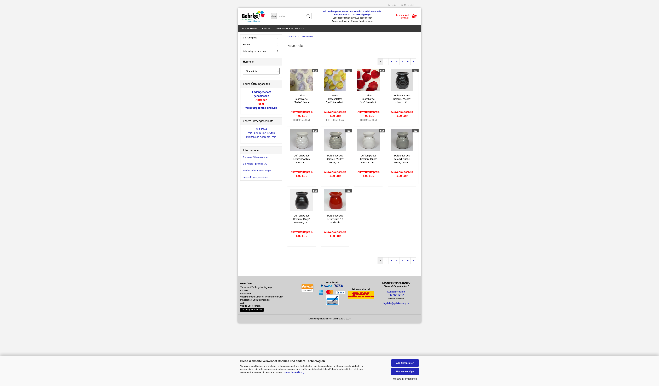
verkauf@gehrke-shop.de (261, 107)
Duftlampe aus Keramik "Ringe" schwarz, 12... (301, 219)
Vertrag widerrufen (252, 309)
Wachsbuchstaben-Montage (257, 170)
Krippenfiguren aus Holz (289, 28)
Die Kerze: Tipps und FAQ (255, 163)
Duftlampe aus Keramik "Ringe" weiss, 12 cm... (368, 159)
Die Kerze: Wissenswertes (256, 157)
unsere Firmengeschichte (255, 177)
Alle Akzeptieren (405, 363)
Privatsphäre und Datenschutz (254, 300)
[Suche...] (308, 16)
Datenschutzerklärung (293, 372)
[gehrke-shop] (253, 16)
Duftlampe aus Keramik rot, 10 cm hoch (335, 219)
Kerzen (266, 28)
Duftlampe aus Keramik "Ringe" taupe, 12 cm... (402, 159)
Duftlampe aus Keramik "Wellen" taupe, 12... (335, 159)
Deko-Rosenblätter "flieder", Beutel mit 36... (301, 99)
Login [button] (393, 5)
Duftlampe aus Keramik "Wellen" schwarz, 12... (402, 99)
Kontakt (244, 290)
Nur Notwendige (405, 371)
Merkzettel (408, 5)
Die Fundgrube (249, 28)
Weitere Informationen (405, 378)
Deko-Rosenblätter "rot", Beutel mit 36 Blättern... (368, 99)
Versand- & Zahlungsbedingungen (256, 287)
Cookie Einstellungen (250, 306)
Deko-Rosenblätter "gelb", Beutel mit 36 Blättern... (335, 99)
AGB (242, 303)
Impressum (245, 294)
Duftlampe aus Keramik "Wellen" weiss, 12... (301, 159)
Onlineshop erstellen (318, 318)
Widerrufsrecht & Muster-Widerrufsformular (261, 297)
